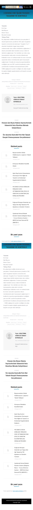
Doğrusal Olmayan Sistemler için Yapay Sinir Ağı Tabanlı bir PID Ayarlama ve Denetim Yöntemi (22, 205)
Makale (18, 79)
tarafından (16, 81)
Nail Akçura (18, 88)
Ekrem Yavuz (13, 86)
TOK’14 (23, 88)
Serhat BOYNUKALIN (11, 500)
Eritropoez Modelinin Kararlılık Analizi (21, 165)
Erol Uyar (20, 86)
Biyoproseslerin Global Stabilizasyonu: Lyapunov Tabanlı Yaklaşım (22, 155)
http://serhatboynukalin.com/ (21, 104)
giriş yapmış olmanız (16, 241)
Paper (18, 314)
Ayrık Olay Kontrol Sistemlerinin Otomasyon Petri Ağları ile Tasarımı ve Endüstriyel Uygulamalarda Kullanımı (21, 177)
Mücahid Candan (11, 88)
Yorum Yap (20, 83)
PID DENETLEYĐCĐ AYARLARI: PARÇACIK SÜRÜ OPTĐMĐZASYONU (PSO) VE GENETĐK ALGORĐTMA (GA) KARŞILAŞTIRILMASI (21, 191)
